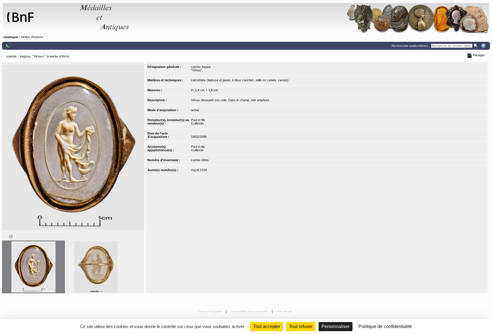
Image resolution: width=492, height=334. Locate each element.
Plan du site (285, 311)
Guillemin (197, 123)
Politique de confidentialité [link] (385, 326)
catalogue (10, 37)
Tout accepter (266, 326)
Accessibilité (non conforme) (249, 311)
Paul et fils (198, 120)
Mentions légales (210, 311)
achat (195, 110)
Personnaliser (335, 326)
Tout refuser (301, 326)
